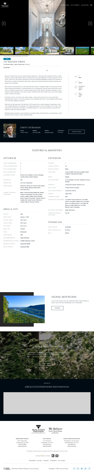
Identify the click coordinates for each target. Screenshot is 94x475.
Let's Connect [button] (47, 363)
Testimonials (53, 460)
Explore (57, 308)
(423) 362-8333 (47, 444)
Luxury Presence (34, 468)
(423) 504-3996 (36, 132)
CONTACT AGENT (76, 131)
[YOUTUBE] (81, 468)
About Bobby (32, 460)
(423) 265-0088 (22, 444)
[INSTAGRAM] (74, 468)
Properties (46, 460)
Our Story (39, 460)
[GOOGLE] (85, 468)
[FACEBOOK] (89, 468)
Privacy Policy (64, 468)
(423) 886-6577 (72, 444)
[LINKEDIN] (78, 468)
